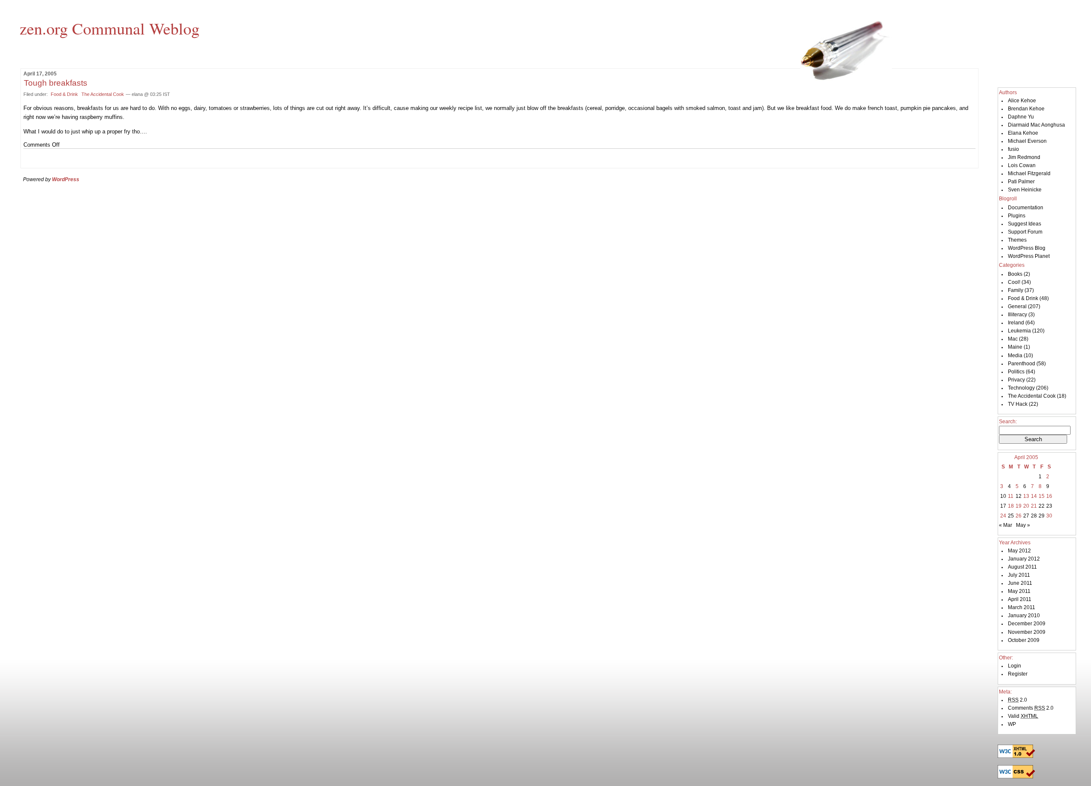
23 (1049, 506)
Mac (1013, 338)
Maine (1015, 347)
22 (1042, 506)
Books (1015, 274)
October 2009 (1023, 640)
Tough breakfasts (55, 82)
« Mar (1005, 525)
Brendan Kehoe (1026, 108)
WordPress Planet (1029, 256)
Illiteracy (1017, 314)
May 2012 (1019, 550)
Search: (1008, 421)
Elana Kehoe (1023, 133)
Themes (1017, 240)
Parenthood (1021, 363)
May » (1023, 525)
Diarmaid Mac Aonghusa (1036, 124)
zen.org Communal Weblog (109, 28)
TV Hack (1018, 404)
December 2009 (1026, 623)
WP (1012, 724)
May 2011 (1019, 591)
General (1017, 306)
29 (1042, 515)
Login (1014, 665)
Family (1015, 290)
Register (1018, 673)
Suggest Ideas (1024, 223)
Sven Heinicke (1025, 189)
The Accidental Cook (102, 94)
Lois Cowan (1022, 165)
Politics (1016, 371)
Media (1015, 355)
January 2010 (1024, 615)
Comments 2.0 (1030, 708)
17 (1003, 506)
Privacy (1016, 379)
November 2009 (1026, 632)
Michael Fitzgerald (1029, 173)
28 (1034, 515)
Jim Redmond (1024, 157)
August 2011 (1022, 566)
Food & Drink (64, 94)
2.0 (1017, 699)
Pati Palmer (1021, 181)
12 (1019, 496)
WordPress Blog (1026, 248)
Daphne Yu (1021, 116)
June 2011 (1020, 583)
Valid (1023, 716)
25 (1011, 515)
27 (1026, 515)
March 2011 (1021, 607)
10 (1003, 496)
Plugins (1016, 215)
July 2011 (1019, 575)
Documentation (1025, 207)
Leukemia (1019, 330)
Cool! (1014, 282)
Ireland (1016, 322)
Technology (1021, 387)
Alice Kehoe (1022, 100)
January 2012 (1024, 558)
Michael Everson (1027, 141)
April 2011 (1019, 599)
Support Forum (1025, 231)
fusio (1013, 149)
